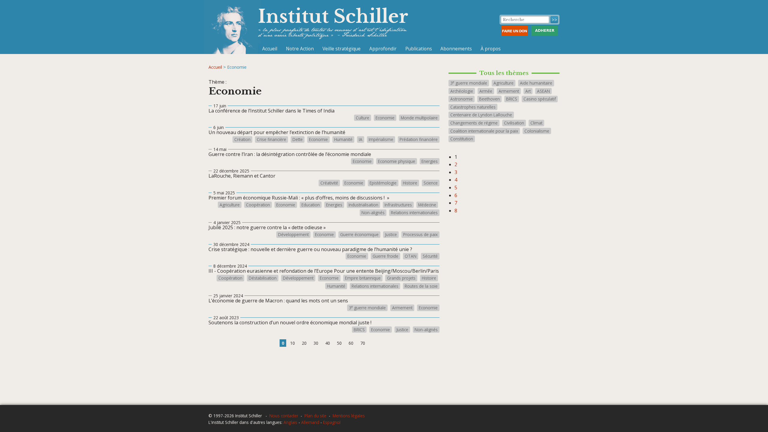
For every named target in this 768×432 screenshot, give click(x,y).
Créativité (329, 183)
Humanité (343, 139)
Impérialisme (381, 139)
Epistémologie (383, 183)
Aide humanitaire (536, 83)
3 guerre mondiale (367, 308)
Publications (418, 48)
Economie (385, 118)
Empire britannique (363, 278)
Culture (362, 118)
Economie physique (396, 161)
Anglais (290, 422)
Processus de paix (420, 234)
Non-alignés (373, 213)
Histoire (410, 183)
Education (311, 205)
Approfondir (383, 48)
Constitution (461, 139)
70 (362, 343)
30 (316, 343)
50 (339, 343)
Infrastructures (398, 205)
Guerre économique (359, 234)
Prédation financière (419, 139)
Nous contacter (283, 415)
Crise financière (271, 139)
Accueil (269, 48)
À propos (491, 48)
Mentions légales (349, 415)
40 (327, 343)
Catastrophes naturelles (473, 107)
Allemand (310, 422)
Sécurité (430, 256)
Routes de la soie (421, 286)
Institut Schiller (333, 16)
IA (360, 139)
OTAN (410, 256)
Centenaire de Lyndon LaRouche (481, 115)
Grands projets (401, 278)
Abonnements (456, 48)
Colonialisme (536, 131)
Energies (430, 161)
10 (292, 343)
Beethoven (489, 99)
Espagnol (331, 422)
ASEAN (543, 91)
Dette (297, 139)
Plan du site (315, 415)
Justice (391, 234)
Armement (402, 308)
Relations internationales (414, 213)
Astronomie (461, 99)
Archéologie (461, 91)
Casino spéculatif (540, 99)
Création (242, 139)
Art (528, 91)
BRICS (359, 330)
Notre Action (300, 48)
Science (431, 183)
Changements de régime (474, 123)
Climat (536, 123)
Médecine (427, 205)
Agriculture (230, 205)
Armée (485, 91)
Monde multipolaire (419, 118)
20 (304, 343)
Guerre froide (385, 256)
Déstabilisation (263, 278)
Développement (293, 234)
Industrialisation (363, 205)
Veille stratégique (341, 48)
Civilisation (514, 123)
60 (351, 343)
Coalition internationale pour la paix (484, 131)
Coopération (258, 205)
